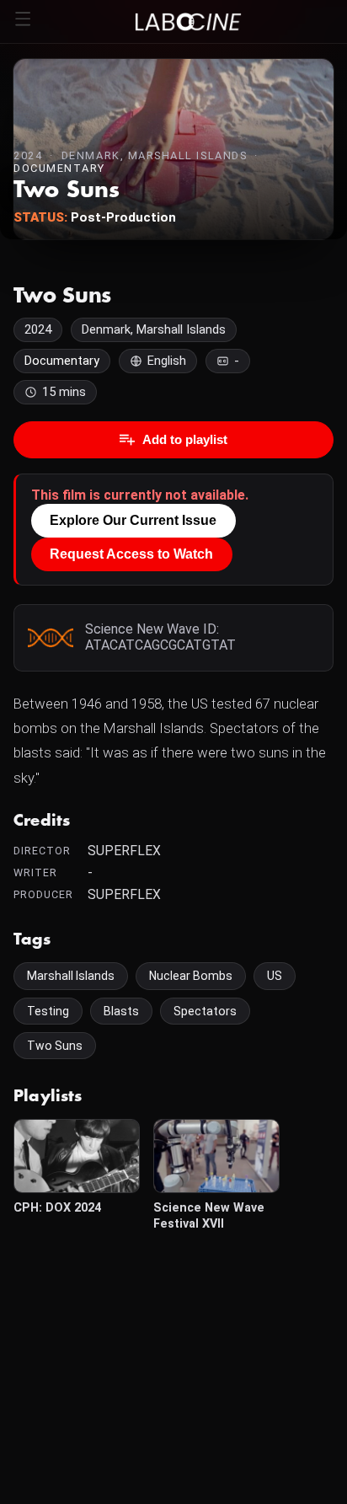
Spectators (205, 1011)
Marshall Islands (71, 975)
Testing (48, 1011)
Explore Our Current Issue (133, 520)
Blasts (121, 1011)
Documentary (59, 168)
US (274, 975)
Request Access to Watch (131, 554)
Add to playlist (184, 439)
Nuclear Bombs (190, 975)
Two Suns (55, 1045)
